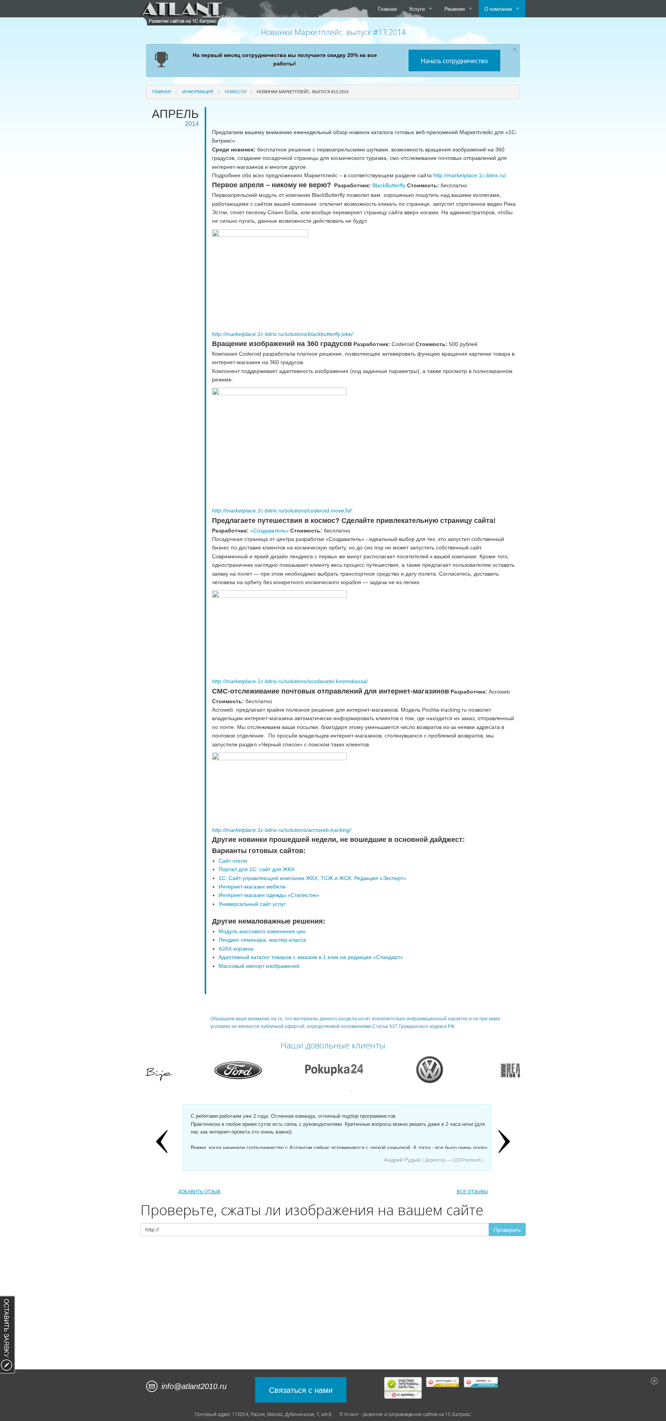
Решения (454, 8)
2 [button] (328, 1091)
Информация (197, 91)
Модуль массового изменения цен (262, 931)
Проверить (507, 1229)
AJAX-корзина (236, 949)
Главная (387, 8)
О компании (498, 8)
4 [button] (351, 1091)
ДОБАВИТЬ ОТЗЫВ (199, 1191)
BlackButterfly (388, 185)
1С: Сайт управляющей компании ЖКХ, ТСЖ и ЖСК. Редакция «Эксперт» (313, 878)
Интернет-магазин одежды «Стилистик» (269, 895)
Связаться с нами (301, 1389)
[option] (190, 1069)
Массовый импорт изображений (259, 966)
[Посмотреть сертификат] (403, 1387)
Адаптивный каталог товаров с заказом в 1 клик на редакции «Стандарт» (311, 957)
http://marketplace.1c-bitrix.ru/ (469, 175)
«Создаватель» (269, 530)
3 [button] (340, 1091)
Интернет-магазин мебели (252, 887)
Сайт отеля (233, 861)
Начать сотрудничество (454, 60)
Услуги (417, 8)
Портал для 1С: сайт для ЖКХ (256, 869)
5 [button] (363, 1091)
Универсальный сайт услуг (252, 904)
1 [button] (317, 1091)
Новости (235, 91)
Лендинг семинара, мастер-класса (262, 940)
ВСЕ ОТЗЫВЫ (472, 1191)
